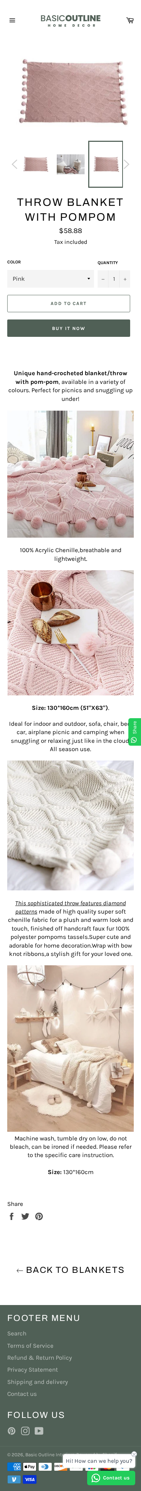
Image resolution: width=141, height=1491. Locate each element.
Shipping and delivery (37, 1381)
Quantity (108, 262)
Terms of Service (30, 1345)
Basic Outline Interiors (49, 1454)
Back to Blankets (74, 1270)
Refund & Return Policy (39, 1357)
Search (16, 1333)
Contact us (22, 1393)
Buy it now (68, 328)
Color (14, 261)
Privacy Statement (32, 1369)
